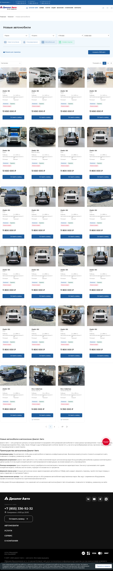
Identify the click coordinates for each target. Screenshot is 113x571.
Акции (53, 7)
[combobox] (16, 36)
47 (62, 427)
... (58, 427)
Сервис (41, 7)
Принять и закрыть (103, 566)
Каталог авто (33, 7)
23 (104, 63)
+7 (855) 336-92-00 (21, 3)
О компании (69, 7)
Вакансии (60, 7)
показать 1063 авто (98, 52)
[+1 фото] (71, 137)
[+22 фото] (13, 77)
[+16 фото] (71, 375)
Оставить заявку (13, 117)
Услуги (47, 7)
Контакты (77, 7)
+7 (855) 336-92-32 (33, 3)
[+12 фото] (42, 375)
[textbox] (15, 35)
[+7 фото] (13, 197)
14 (108, 63)
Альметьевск (36, 419)
